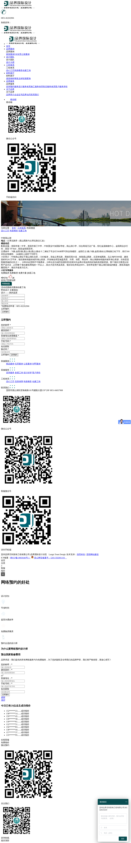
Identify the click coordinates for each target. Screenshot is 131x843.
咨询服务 (10, 373)
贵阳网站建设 (92, 554)
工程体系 (22, 228)
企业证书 (18, 95)
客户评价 (36, 373)
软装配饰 (27, 78)
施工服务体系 (37, 86)
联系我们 (35, 95)
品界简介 (10, 95)
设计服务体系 (24, 86)
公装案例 (25, 54)
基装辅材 (10, 78)
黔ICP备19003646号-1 (20, 558)
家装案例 (10, 54)
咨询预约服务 (12, 86)
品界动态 (27, 95)
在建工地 (27, 70)
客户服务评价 (61, 86)
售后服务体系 (49, 86)
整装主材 (18, 78)
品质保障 (19, 381)
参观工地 (19, 373)
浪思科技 (81, 554)
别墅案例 (36, 364)
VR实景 (17, 54)
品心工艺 (10, 70)
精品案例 (10, 364)
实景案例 (19, 364)
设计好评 (28, 373)
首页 (14, 228)
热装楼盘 (18, 70)
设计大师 (10, 62)
